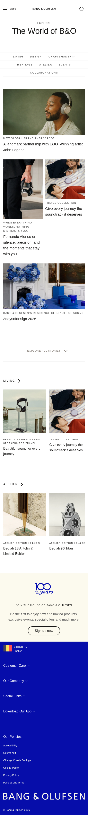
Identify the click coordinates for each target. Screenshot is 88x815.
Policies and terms (13, 782)
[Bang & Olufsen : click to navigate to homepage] (44, 9)
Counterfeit (9, 753)
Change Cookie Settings (17, 760)
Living (18, 56)
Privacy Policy (11, 775)
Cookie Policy (11, 767)
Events (65, 64)
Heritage (25, 64)
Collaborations (44, 72)
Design (36, 56)
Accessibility (10, 745)
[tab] (18, 56)
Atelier (45, 64)
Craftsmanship (62, 56)
